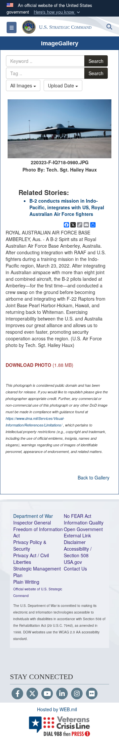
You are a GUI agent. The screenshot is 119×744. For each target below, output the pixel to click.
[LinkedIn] (62, 694)
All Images (21, 85)
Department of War (33, 516)
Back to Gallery (93, 477)
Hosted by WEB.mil (57, 709)
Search (96, 61)
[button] (57, 12)
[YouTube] (47, 694)
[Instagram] (77, 694)
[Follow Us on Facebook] (17, 694)
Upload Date (61, 85)
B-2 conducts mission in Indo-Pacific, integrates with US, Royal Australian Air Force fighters (66, 207)
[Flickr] (92, 694)
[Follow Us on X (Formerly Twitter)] (32, 694)
